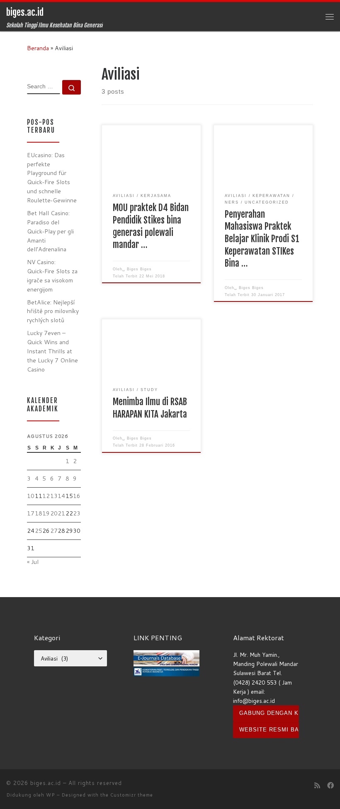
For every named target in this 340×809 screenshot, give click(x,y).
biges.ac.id (45, 783)
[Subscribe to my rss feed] (317, 785)
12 (46, 496)
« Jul (33, 562)
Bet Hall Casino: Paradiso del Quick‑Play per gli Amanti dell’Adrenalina (50, 231)
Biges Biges (139, 269)
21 (61, 513)
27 (54, 531)
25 (38, 531)
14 (61, 496)
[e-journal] (166, 657)
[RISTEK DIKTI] (166, 671)
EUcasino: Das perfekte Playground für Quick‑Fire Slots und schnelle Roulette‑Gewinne (52, 177)
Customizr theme (131, 795)
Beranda (38, 48)
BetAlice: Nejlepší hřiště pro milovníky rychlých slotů (53, 311)
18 (38, 513)
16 (76, 496)
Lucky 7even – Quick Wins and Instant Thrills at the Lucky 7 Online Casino (52, 351)
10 (30, 496)
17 (30, 513)
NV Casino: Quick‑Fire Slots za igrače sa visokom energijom (52, 276)
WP (50, 795)
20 (54, 513)
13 (54, 496)
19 (46, 513)
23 (76, 513)
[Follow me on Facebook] (330, 785)
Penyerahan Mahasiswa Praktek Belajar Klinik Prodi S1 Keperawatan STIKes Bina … (262, 239)
